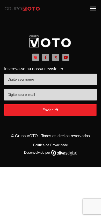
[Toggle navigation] (93, 8)
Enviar (48, 110)
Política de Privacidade (50, 145)
